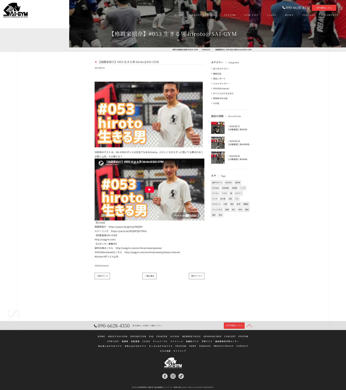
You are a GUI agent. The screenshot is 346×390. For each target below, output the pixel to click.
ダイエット (216, 204)
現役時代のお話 (220, 98)
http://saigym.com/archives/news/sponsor (139, 248)
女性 (230, 198)
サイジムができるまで (223, 93)
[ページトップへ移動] (249, 325)
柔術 (232, 204)
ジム (236, 198)
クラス (224, 193)
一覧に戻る (149, 275)
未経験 (234, 188)
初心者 (222, 198)
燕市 (238, 204)
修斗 (233, 209)
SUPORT (228, 182)
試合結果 (225, 188)
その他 (216, 103)
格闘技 (245, 204)
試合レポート (219, 78)
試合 (220, 215)
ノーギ (242, 188)
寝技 (213, 215)
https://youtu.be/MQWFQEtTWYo (129, 231)
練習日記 (217, 73)
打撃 (225, 204)
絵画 (227, 209)
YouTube (215, 188)
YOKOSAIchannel (102, 265)
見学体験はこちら (324, 7)
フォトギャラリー (221, 83)
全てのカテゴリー (221, 68)
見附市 (237, 182)
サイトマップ (179, 351)
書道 (246, 209)
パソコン (215, 193)
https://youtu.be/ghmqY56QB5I (126, 226)
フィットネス (217, 209)
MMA (240, 209)
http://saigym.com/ (105, 239)
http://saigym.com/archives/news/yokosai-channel (152, 252)
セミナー (238, 193)
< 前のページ (102, 275)
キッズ (214, 198)
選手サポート (217, 182)
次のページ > (196, 275)
